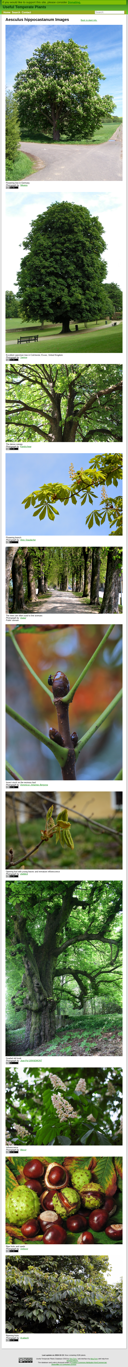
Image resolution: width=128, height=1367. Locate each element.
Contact (26, 12)
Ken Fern (73, 1359)
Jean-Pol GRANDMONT (31, 1060)
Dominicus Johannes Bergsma (34, 785)
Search (16, 12)
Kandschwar (25, 446)
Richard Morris (72, 1361)
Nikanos (24, 185)
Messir (23, 1150)
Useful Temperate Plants (24, 7)
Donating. (74, 2)
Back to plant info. (89, 20)
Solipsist (24, 1249)
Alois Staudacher (28, 540)
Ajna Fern (94, 1359)
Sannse (23, 357)
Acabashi (24, 1338)
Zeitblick (24, 874)
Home (6, 12)
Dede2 (23, 618)
